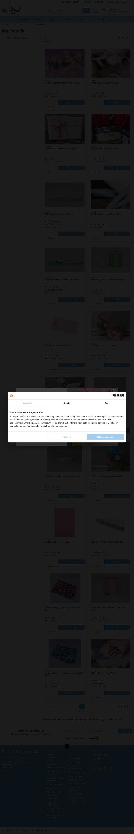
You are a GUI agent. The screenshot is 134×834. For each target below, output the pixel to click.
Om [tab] (106, 403)
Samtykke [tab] (27, 403)
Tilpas (65, 437)
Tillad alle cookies (105, 437)
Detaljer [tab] (67, 403)
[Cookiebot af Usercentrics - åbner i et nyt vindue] (112, 396)
